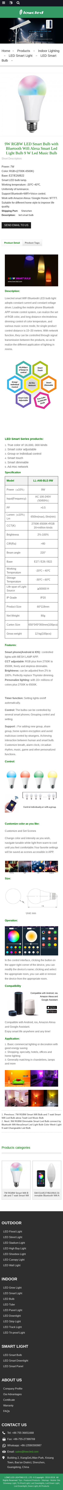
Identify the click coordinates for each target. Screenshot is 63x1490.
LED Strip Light (12, 1321)
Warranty (8, 1405)
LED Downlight (12, 1315)
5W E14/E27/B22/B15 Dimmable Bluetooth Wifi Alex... (46, 1194)
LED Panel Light (12, 1310)
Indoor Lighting (48, 51)
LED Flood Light (12, 1231)
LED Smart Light (20, 55)
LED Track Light (12, 1327)
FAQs (6, 1411)
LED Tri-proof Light (14, 1332)
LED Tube (9, 1304)
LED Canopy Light (13, 1259)
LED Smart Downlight (15, 1360)
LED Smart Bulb (12, 1355)
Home (6, 51)
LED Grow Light (12, 1287)
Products (23, 51)
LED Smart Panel (13, 1366)
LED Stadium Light (14, 1242)
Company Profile (12, 1388)
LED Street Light (12, 1237)
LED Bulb (8, 1299)
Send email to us (16, 225)
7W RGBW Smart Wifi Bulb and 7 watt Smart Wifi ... (16, 1194)
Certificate (9, 1400)
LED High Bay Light (14, 1248)
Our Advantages (12, 1394)
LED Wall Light (11, 1265)
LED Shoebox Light (14, 1254)
